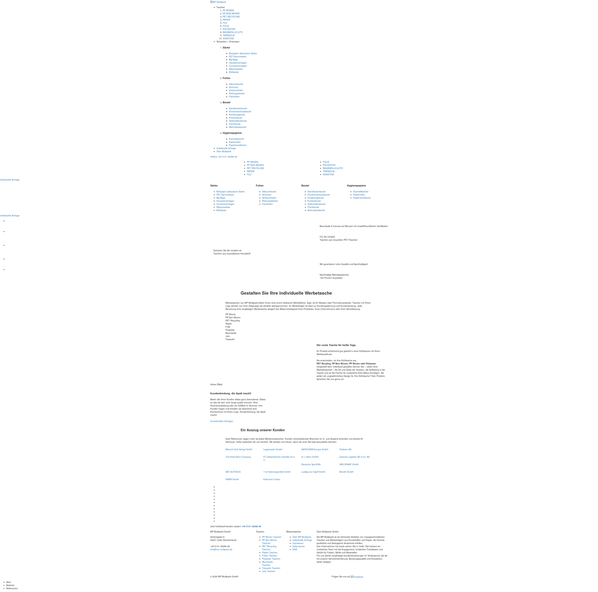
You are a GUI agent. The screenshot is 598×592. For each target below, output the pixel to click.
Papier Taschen (270, 552)
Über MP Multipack (301, 536)
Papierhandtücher (238, 145)
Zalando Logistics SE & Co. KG (354, 456)
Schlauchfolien (236, 90)
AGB (294, 549)
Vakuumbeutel (236, 84)
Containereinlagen (238, 65)
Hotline (223, 156)
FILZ (225, 22)
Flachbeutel (234, 123)
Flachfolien (234, 96)
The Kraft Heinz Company (238, 456)
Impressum (298, 543)
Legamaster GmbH (272, 449)
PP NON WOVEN (231, 13)
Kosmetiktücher (236, 138)
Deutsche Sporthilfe (311, 464)
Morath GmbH (346, 471)
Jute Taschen (268, 571)
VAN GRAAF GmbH (349, 464)
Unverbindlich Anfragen (221, 421)
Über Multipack (223, 151)
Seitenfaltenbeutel (238, 120)
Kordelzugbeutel (237, 114)
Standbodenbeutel (238, 108)
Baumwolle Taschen (267, 563)
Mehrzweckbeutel (237, 127)
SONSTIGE (228, 38)
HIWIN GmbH (232, 479)
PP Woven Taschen (271, 536)
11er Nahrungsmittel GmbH (276, 471)
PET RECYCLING (231, 16)
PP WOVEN (228, 10)
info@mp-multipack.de (221, 549)
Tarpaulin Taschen (271, 568)
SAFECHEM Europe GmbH (314, 449)
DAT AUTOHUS (233, 471)
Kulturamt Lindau (271, 479)
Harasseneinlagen (238, 62)
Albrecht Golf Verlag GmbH (238, 449)
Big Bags (233, 59)
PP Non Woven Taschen (269, 541)
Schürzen (233, 87)
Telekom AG (345, 449)
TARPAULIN (229, 35)
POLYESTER (229, 29)
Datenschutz (298, 546)
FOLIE (226, 25)
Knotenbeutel (235, 117)
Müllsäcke (234, 72)
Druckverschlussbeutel (240, 111)
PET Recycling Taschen (269, 548)
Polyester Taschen (271, 558)
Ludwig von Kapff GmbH (313, 471)
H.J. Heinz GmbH (309, 456)
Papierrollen (235, 141)
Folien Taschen (269, 555)
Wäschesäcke (236, 68)
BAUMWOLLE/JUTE (233, 32)
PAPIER (226, 19)
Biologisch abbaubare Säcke (243, 53)
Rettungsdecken (237, 93)
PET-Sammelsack (237, 56)
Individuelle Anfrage (226, 148)
